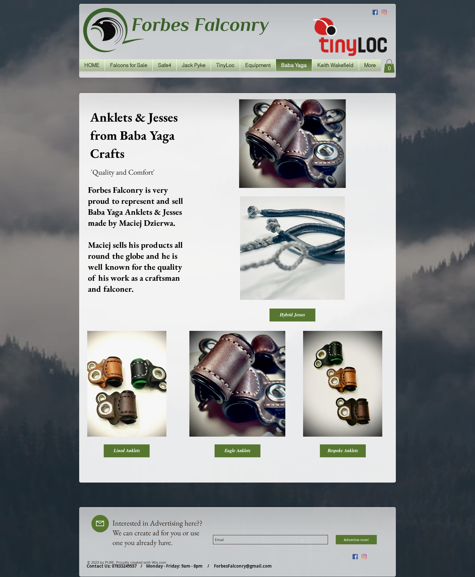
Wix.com (159, 562)
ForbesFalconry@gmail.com (243, 566)
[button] (389, 66)
